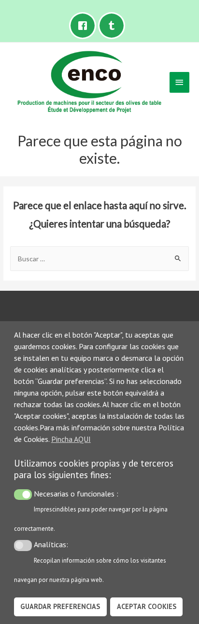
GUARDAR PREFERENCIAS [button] (60, 606)
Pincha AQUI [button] (71, 439)
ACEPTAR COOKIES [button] (146, 606)
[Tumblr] (114, 26)
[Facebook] (85, 26)
